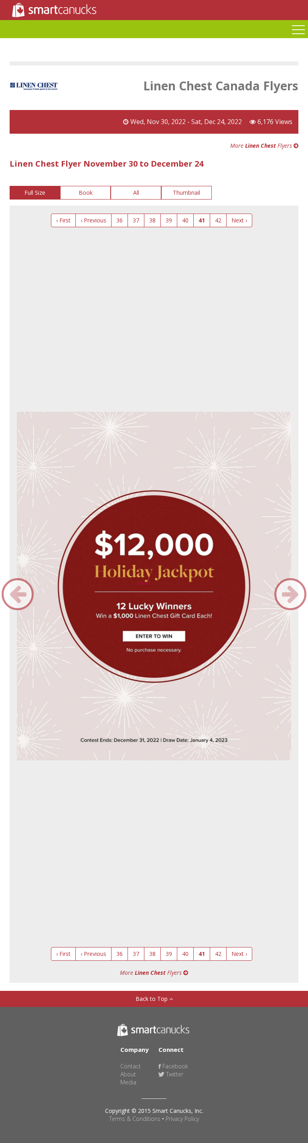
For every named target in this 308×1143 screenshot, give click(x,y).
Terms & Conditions (134, 1119)
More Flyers (262, 145)
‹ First (63, 220)
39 (169, 220)
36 (119, 220)
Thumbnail (186, 192)
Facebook (174, 1066)
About (128, 1074)
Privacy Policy (182, 1119)
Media (128, 1082)
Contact (130, 1066)
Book (86, 192)
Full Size (34, 192)
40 (185, 220)
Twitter (173, 1074)
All (136, 192)
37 (136, 220)
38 (152, 220)
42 (218, 220)
